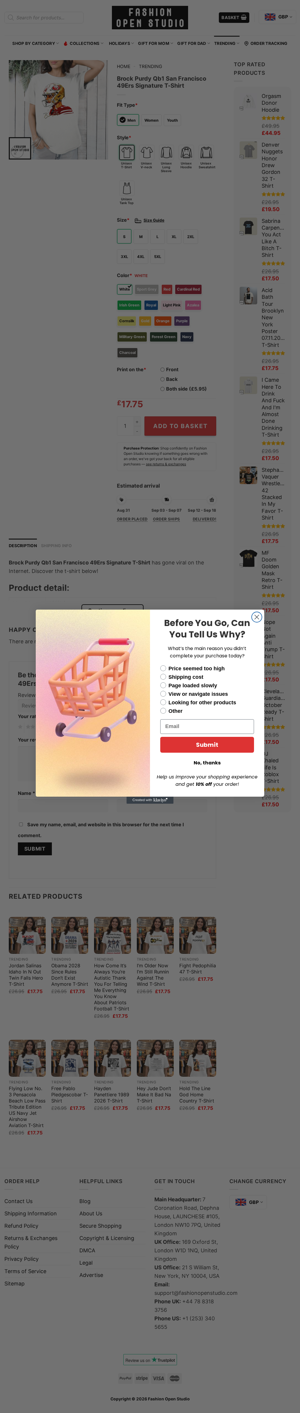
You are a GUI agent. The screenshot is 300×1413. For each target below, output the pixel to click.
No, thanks (207, 762)
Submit (207, 745)
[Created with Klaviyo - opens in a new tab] (150, 800)
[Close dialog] (257, 617)
